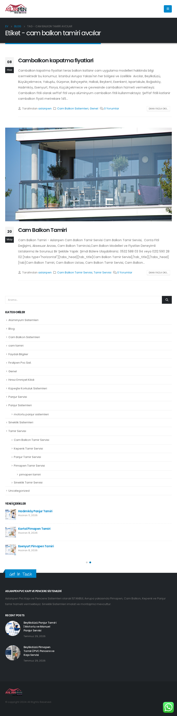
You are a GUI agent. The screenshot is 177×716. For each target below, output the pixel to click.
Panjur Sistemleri (20, 405)
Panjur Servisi (17, 397)
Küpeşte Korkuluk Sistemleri (27, 388)
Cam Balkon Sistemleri (72, 108)
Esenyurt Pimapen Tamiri (36, 546)
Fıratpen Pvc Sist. (20, 363)
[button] (86, 562)
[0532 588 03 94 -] (16, 9)
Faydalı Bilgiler (18, 354)
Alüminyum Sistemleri (23, 320)
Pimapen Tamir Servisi (29, 466)
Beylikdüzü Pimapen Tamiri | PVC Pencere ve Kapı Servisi (39, 651)
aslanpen (45, 108)
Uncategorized (19, 491)
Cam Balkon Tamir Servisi (74, 272)
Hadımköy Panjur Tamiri (35, 511)
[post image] (88, 175)
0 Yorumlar (111, 108)
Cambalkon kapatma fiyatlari (55, 60)
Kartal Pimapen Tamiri (34, 529)
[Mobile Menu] (168, 9)
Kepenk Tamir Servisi (28, 448)
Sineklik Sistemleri (20, 422)
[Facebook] (142, 9)
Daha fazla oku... (158, 108)
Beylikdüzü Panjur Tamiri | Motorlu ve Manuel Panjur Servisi (40, 626)
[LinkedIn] (157, 9)
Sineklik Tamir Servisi (28, 482)
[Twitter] (150, 9)
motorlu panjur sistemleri (31, 414)
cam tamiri (16, 346)
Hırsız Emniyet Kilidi (21, 380)
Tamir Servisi (102, 272)
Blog (11, 329)
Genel (94, 108)
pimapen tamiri (30, 474)
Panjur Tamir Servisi (27, 457)
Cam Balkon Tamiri (42, 230)
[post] (10, 514)
